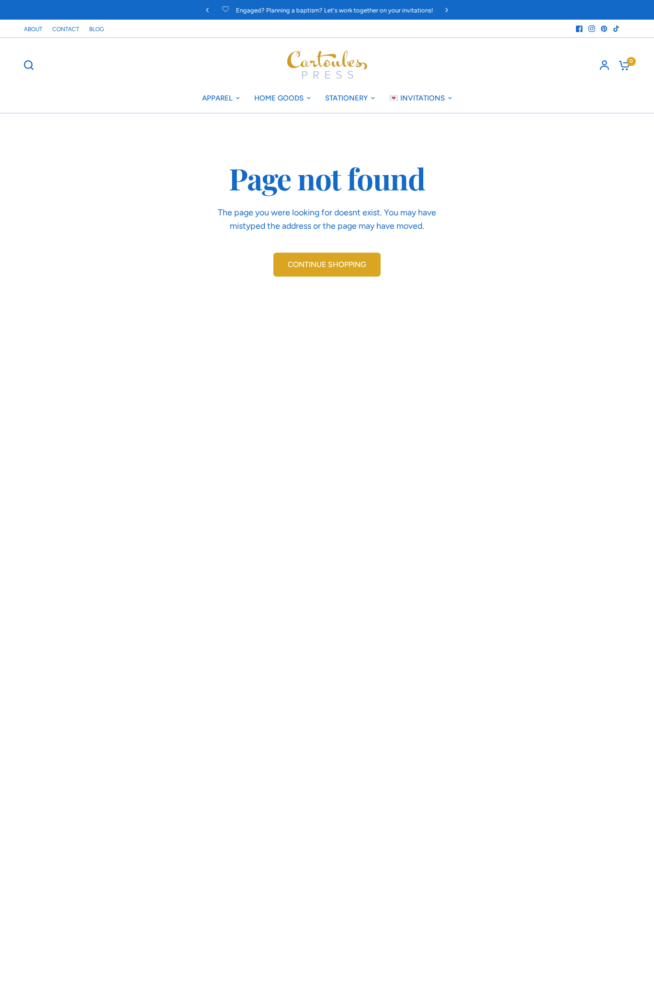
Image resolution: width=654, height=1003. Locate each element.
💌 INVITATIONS (417, 98)
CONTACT (65, 29)
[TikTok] (616, 28)
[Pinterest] (604, 28)
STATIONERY (346, 98)
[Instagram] (592, 28)
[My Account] (604, 65)
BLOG (96, 29)
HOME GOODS (279, 98)
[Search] (31, 65)
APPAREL (217, 98)
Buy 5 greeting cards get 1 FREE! (392, 10)
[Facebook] (579, 28)
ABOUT (33, 29)
